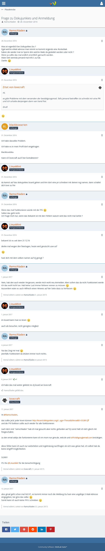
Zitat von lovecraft (14, 87)
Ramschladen (10, 21)
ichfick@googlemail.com (81, 437)
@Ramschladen (10, 414)
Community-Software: (52, 547)
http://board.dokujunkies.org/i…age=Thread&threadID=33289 (59, 420)
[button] (3, 3)
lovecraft (27, 469)
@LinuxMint (13, 463)
